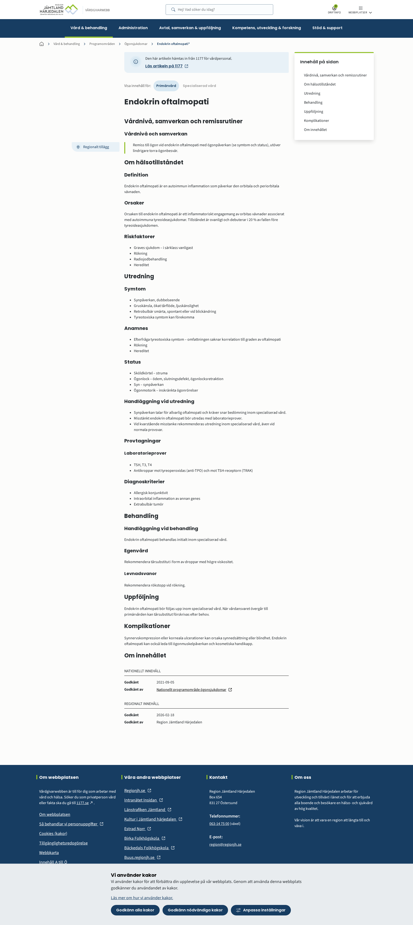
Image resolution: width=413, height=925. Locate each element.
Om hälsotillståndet (320, 84)
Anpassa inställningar (264, 910)
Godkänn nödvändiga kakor (195, 910)
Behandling (313, 102)
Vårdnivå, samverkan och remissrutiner (335, 75)
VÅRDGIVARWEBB (97, 10)
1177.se (85, 803)
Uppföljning (313, 111)
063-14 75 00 (219, 823)
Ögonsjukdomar (136, 44)
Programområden (102, 44)
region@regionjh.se (225, 844)
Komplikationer (316, 120)
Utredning (312, 93)
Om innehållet (315, 129)
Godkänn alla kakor (135, 910)
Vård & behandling (67, 44)
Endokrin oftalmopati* (173, 44)
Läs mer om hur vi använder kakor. (142, 898)
